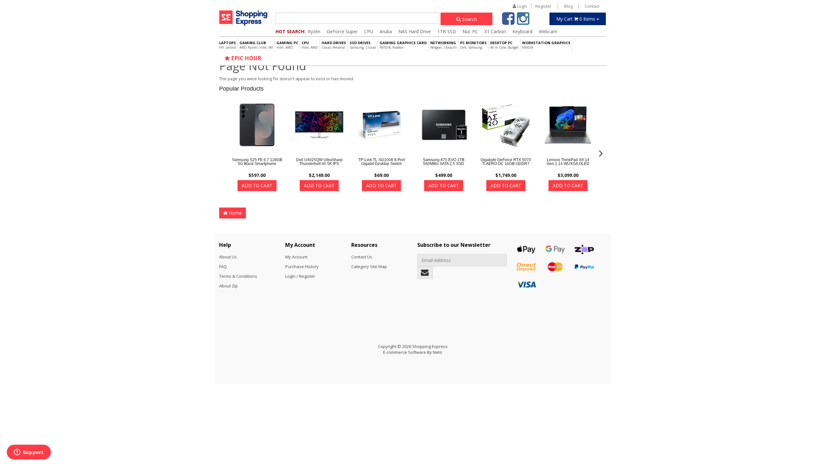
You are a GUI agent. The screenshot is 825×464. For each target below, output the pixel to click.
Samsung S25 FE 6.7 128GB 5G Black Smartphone (257, 162)
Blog (568, 6)
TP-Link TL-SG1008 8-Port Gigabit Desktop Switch (381, 162)
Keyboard (522, 31)
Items (576, 19)
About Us (228, 257)
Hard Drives (334, 45)
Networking (443, 45)
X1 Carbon (495, 31)
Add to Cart (257, 185)
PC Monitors (473, 45)
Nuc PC (470, 31)
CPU (368, 31)
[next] (601, 154)
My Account (296, 257)
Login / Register (300, 276)
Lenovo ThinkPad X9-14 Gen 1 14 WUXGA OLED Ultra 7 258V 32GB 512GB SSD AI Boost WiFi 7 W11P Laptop (568, 168)
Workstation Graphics (546, 45)
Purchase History (302, 266)
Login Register (533, 6)
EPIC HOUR (245, 58)
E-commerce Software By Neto (412, 352)
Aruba (386, 31)
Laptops (227, 45)
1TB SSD (446, 31)
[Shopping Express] (243, 17)
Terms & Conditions (238, 276)
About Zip (228, 286)
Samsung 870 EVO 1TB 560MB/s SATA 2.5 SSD (443, 162)
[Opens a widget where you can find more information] (28, 453)
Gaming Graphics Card (403, 45)
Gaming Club (256, 45)
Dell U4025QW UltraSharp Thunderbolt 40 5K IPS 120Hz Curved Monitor (319, 164)
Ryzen (314, 31)
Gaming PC (287, 45)
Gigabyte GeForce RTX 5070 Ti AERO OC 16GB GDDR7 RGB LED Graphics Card (505, 164)
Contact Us (361, 257)
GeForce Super (342, 31)
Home (235, 213)
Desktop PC (504, 45)
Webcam (548, 31)
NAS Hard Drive (414, 31)
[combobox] (357, 18)
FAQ (223, 266)
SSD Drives (363, 45)
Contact (592, 6)
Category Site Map (369, 266)
